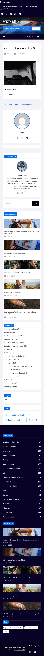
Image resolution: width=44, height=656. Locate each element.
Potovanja (8, 380)
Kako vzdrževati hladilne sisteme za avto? (17, 273)
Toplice (33, 420)
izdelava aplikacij (14, 420)
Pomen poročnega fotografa (13, 292)
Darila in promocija (11, 336)
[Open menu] (4, 37)
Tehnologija (8, 383)
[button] (1, 10)
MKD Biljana (13, 21)
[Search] (35, 203)
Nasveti (7, 349)
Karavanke (12, 370)
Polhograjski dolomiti (16, 373)
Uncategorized (10, 387)
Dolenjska (12, 360)
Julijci (10, 363)
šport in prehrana (11, 329)
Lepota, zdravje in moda (13, 346)
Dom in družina (10, 339)
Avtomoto (8, 332)
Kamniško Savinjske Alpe (18, 366)
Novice (7, 353)
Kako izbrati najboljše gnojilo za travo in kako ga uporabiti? (20, 8)
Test (6, 399)
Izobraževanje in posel (13, 343)
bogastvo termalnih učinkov (18, 415)
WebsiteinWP (20, 650)
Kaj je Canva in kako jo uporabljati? (15, 253)
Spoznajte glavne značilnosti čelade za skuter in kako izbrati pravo (21, 232)
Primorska (12, 376)
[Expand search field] (37, 36)
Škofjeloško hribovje (16, 356)
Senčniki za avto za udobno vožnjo (18, 105)
